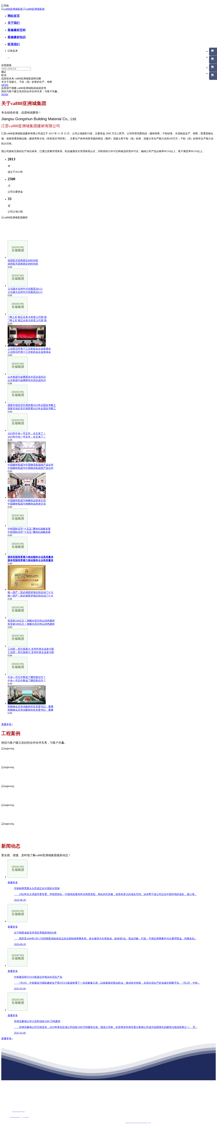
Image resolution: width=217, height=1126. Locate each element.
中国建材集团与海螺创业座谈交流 (27, 503)
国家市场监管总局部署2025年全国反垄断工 (32, 408)
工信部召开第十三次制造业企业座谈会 (29, 352)
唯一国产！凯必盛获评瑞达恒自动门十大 (30, 595)
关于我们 (14, 22)
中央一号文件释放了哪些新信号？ (27, 680)
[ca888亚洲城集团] (22, 9)
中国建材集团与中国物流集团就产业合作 (30, 468)
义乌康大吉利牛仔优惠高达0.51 (25, 292)
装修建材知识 (17, 37)
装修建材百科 (17, 30)
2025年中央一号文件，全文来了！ (27, 436)
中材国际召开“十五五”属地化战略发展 (29, 532)
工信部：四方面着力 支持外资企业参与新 (31, 652)
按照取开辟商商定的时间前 (23, 263)
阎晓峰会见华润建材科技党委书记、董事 (30, 710)
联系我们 (14, 44)
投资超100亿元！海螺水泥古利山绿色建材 (31, 624)
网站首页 (14, 15)
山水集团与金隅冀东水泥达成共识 (27, 380)
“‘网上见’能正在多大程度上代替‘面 (27, 320)
